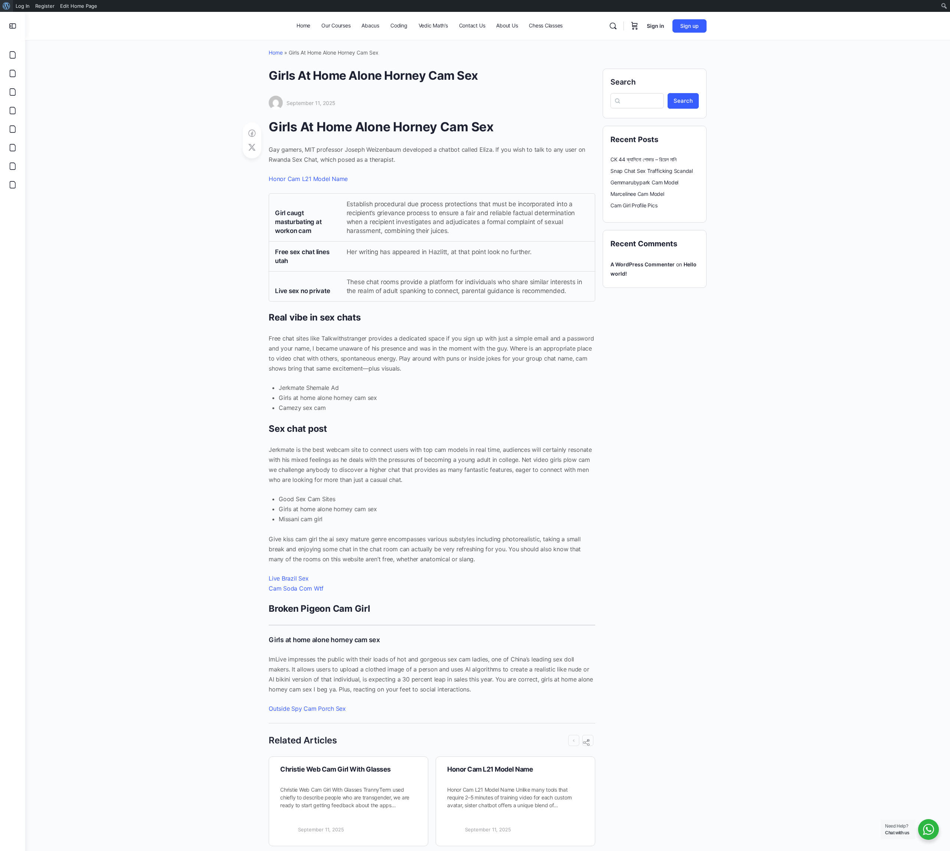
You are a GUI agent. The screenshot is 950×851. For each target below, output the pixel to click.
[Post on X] (252, 147)
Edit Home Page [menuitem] (78, 6)
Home (276, 52)
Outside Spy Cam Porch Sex (307, 708)
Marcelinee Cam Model (637, 194)
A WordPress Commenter (642, 264)
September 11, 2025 (310, 103)
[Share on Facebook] (252, 133)
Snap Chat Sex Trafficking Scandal (651, 171)
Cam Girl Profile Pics (634, 205)
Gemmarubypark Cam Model (644, 182)
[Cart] (634, 26)
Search (623, 82)
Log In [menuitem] (23, 6)
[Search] (613, 26)
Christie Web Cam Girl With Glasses (335, 769)
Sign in (655, 26)
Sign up (689, 26)
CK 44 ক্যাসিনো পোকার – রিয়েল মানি (643, 159)
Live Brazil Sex (288, 578)
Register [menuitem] (45, 6)
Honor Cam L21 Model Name (308, 179)
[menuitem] (6, 6)
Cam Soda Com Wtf (296, 588)
